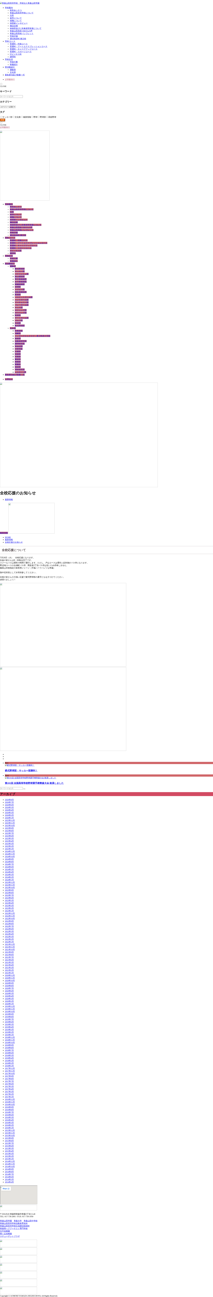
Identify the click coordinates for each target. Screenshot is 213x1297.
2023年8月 (9, 893)
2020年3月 (9, 999)
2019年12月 (10, 1006)
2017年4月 (9, 1089)
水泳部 (18, 323)
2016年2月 (9, 1125)
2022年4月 (9, 934)
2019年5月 (9, 1024)
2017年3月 (9, 1092)
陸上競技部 (20, 276)
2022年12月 (10, 913)
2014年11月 (10, 1164)
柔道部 (18, 295)
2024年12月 (10, 851)
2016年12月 (10, 1099)
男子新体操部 (21, 279)
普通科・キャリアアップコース (23, 49)
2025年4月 (9, 841)
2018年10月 (10, 1042)
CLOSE (3, 86)
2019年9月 (9, 1014)
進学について (16, 18)
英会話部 (19, 346)
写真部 (18, 357)
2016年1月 (9, 1128)
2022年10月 (10, 918)
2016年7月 (9, 1112)
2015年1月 (9, 1159)
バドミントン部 (22, 274)
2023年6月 (9, 898)
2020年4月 (9, 996)
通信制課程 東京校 (18, 39)
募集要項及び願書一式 (15, 75)
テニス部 (19, 307)
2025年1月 (9, 849)
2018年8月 (9, 1048)
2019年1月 (9, 1035)
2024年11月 (10, 854)
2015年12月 (10, 1130)
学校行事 (14, 62)
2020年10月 (10, 980)
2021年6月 (9, 960)
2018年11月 (10, 1040)
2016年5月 (9, 1117)
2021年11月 (10, 947)
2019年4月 (9, 1027)
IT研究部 (19, 349)
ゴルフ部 (19, 320)
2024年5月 (9, 869)
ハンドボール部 (22, 300)
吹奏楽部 (19, 331)
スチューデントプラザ (10, 1236)
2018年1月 (9, 1066)
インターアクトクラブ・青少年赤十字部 (32, 336)
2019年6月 (9, 1022)
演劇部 (18, 333)
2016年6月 (9, 1115)
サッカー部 (20, 271)
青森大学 (18, 1221)
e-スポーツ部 (20, 372)
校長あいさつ (16, 10)
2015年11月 (10, 1133)
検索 (2, 120)
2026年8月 (9, 800)
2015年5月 (9, 1148)
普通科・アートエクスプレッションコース (28, 46)
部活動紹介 (10, 67)
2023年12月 (10, 882)
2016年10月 (10, 1104)
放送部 (18, 367)
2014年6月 (9, 1177)
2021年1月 (9, 973)
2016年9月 (9, 1107)
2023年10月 (10, 887)
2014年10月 (10, 1166)
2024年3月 (9, 875)
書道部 (18, 359)
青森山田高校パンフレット (22, 33)
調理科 (13, 57)
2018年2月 (9, 1063)
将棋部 (18, 362)
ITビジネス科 (16, 54)
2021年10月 (10, 949)
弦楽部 (18, 354)
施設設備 (14, 26)
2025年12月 (10, 820)
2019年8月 (9, 1017)
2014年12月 (10, 1161)
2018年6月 (9, 1053)
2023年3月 (9, 906)
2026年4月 (9, 810)
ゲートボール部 (22, 318)
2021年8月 (9, 955)
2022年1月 (9, 942)
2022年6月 (9, 929)
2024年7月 (9, 864)
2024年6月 (9, 867)
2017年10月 (10, 1073)
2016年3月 (9, 1123)
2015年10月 (10, 1135)
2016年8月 (9, 1110)
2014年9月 (9, 1169)
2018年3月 (9, 1061)
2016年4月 (9, 1120)
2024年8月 (9, 862)
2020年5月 (9, 993)
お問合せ (9, 379)
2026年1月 (9, 818)
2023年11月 (10, 885)
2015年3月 (9, 1154)
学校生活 (9, 59)
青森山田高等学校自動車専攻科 (14, 1223)
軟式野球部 (20, 326)
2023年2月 (9, 908)
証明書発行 (10, 79)
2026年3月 (9, 813)
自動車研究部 (21, 341)
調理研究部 (20, 344)
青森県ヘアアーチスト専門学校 (14, 1228)
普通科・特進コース (19, 44)
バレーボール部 (22, 305)
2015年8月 (9, 1141)
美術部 (18, 338)
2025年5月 (9, 838)
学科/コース (10, 41)
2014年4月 (9, 1182)
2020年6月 (9, 991)
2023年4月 (9, 903)
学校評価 (14, 36)
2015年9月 (9, 1138)
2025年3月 (9, 844)
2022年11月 (10, 916)
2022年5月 (9, 931)
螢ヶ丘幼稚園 (6, 1234)
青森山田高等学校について (22, 13)
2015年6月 (9, 1146)
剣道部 (18, 315)
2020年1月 (9, 1004)
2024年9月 (9, 859)
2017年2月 (9, 1094)
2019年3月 (9, 1030)
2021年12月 (10, 944)
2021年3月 (9, 968)
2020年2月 (9, 1001)
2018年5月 (9, 1055)
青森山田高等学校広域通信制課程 (15, 1226)
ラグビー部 (20, 289)
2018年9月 (9, 1045)
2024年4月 (9, 872)
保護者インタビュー (19, 23)
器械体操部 (20, 284)
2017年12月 (10, 1068)
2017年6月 (9, 1084)
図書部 (18, 364)
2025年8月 (9, 831)
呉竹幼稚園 (5, 1231)
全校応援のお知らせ (14, 542)
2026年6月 (9, 805)
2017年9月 (9, 1076)
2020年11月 (10, 978)
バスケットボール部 (24, 297)
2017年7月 (9, 1081)
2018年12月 (10, 1037)
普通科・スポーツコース (21, 52)
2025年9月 (9, 828)
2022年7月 (9, 926)
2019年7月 (9, 1019)
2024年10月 (10, 856)
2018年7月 (9, 1050)
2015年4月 (9, 1151)
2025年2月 (9, 846)
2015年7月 (9, 1143)
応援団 (18, 351)
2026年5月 (9, 807)
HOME (8, 537)
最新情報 (9, 499)
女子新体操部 (21, 282)
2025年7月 (9, 833)
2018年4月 (9, 1058)
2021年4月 (9, 965)
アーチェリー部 (22, 302)
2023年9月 (9, 890)
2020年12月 (10, 975)
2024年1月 (9, 880)
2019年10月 (10, 1011)
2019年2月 (9, 1032)
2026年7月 (9, 802)
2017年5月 (9, 1086)
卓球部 (18, 287)
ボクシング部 (21, 310)
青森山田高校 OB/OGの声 (21, 31)
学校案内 (9, 8)
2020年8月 (9, 986)
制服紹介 (14, 64)
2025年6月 (9, 836)
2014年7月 (9, 1174)
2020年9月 (9, 983)
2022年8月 (9, 924)
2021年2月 (9, 970)
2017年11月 (10, 1071)
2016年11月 (10, 1102)
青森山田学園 (6, 1221)
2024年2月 (9, 877)
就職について (16, 21)
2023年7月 (9, 895)
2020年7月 (9, 988)
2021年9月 (9, 952)
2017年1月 (9, 1097)
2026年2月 (9, 815)
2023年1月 (9, 911)
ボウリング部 (21, 313)
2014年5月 (9, 1179)
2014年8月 (9, 1172)
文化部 (13, 72)
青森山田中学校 (30, 1221)
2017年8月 (9, 1079)
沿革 (12, 15)
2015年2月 (9, 1156)
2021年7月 (9, 957)
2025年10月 (10, 825)
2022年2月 (9, 939)
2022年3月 (9, 937)
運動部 (13, 70)
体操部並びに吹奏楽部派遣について (25, 28)
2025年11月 (10, 823)
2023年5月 (9, 900)
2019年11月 (10, 1009)
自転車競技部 (21, 292)
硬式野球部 (20, 269)
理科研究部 (20, 369)
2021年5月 (9, 962)
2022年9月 (9, 921)
